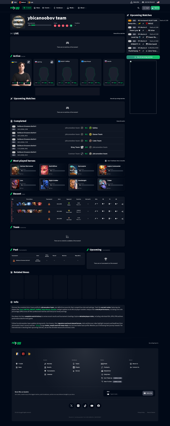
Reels (105, 364)
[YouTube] (92, 406)
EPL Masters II (142, 27)
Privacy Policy (141, 412)
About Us (135, 364)
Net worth (87, 199)
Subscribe (136, 2)
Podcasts (107, 367)
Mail (108, 392)
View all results (121, 121)
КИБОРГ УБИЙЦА (35, 309)
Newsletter (107, 371)
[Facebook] (98, 406)
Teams (77, 364)
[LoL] (29, 353)
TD (109, 199)
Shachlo (53, 309)
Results (49, 367)
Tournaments (51, 371)
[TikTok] (85, 406)
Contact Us (136, 367)
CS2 (15, 2)
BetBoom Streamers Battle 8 (26, 126)
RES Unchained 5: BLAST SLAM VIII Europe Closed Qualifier (148, 20)
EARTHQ (26, 309)
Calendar (49, 374)
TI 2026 (21, 364)
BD (116, 199)
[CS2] (17, 353)
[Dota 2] (23, 353)
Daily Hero (107, 374)
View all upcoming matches (117, 98)
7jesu (21, 309)
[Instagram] (78, 406)
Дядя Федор (46, 309)
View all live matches (119, 33)
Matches (49, 364)
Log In (147, 8)
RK (103, 199)
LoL (32, 2)
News (20, 367)
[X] (71, 406)
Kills (96, 199)
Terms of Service (151, 412)
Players (78, 367)
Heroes (78, 371)
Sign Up (156, 8)
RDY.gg (38, 325)
